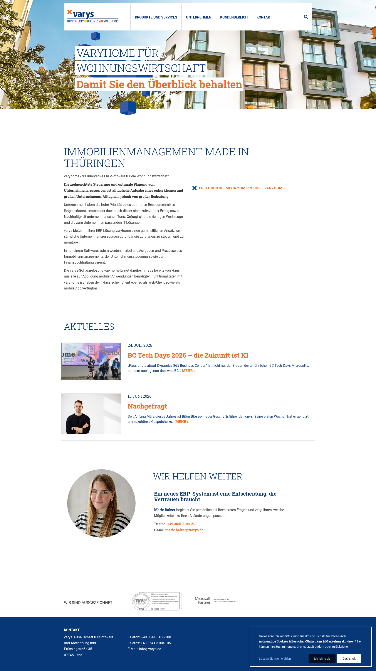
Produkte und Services (156, 17)
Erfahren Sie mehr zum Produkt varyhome (242, 188)
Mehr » (188, 370)
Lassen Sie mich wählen (275, 658)
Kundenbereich (234, 17)
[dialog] (311, 647)
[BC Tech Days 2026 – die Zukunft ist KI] (91, 361)
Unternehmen (198, 17)
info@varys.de (150, 649)
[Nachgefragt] (91, 413)
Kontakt (264, 17)
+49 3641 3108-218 (181, 523)
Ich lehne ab (322, 658)
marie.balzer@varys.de (184, 530)
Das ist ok (349, 658)
